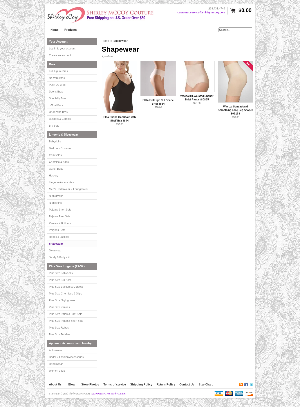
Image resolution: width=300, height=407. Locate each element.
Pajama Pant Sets (59, 216)
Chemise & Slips (59, 162)
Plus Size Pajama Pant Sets (65, 314)
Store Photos (90, 384)
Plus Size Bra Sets (60, 280)
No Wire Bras (57, 78)
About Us (55, 384)
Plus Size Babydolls (61, 273)
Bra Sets (54, 125)
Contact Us (186, 384)
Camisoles (55, 155)
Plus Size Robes (59, 327)
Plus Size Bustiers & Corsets (66, 286)
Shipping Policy (141, 384)
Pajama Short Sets (60, 209)
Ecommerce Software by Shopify (109, 393)
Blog (71, 384)
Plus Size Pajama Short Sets (66, 320)
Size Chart (206, 384)
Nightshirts (55, 202)
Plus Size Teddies (59, 334)
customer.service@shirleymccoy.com (201, 12)
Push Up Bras (57, 84)
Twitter (251, 384)
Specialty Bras (57, 98)
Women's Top (57, 370)
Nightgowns (56, 196)
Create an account (60, 55)
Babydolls (55, 141)
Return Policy (166, 384)
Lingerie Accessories (61, 182)
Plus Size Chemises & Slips (65, 293)
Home (105, 40)
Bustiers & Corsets (60, 118)
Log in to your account (62, 48)
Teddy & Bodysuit (59, 257)
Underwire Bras (58, 112)
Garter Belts (56, 168)
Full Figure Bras (58, 71)
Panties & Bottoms (60, 223)
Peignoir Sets (57, 230)
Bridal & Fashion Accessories (66, 357)
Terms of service (114, 384)
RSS (241, 384)
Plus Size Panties (59, 307)
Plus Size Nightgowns (62, 300)
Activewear (55, 350)
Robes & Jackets (59, 236)
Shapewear (56, 243)
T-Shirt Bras (56, 105)
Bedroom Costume (60, 148)
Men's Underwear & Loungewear (68, 189)
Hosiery (53, 175)
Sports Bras (56, 91)
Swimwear (55, 250)
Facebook (246, 384)
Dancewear (56, 363)
